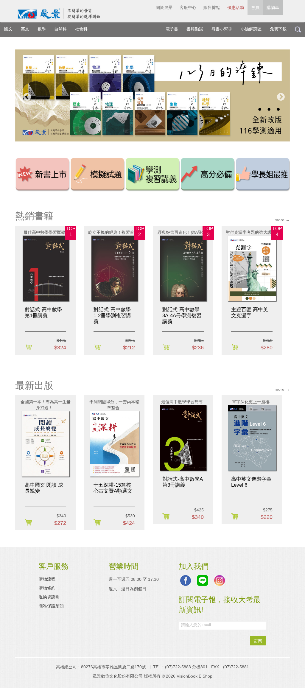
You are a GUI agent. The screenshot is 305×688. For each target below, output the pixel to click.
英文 (25, 29)
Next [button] (279, 96)
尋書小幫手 (221, 29)
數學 (42, 29)
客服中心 (188, 7)
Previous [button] (26, 96)
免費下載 (278, 29)
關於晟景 (164, 7)
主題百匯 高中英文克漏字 (249, 312)
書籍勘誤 (194, 29)
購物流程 (47, 579)
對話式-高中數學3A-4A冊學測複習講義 (181, 315)
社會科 (81, 29)
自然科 (60, 29)
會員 (255, 7)
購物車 (273, 7)
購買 (29, 347)
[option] (152, 95)
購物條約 (47, 588)
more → (282, 219)
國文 (8, 29)
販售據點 (211, 7)
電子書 (172, 29)
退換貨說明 (49, 596)
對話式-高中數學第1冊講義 (43, 312)
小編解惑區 (251, 29)
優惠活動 (235, 7)
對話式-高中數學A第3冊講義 (182, 482)
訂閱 (258, 640)
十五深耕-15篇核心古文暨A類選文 (113, 488)
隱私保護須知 (51, 605)
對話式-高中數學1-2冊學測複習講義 (112, 315)
